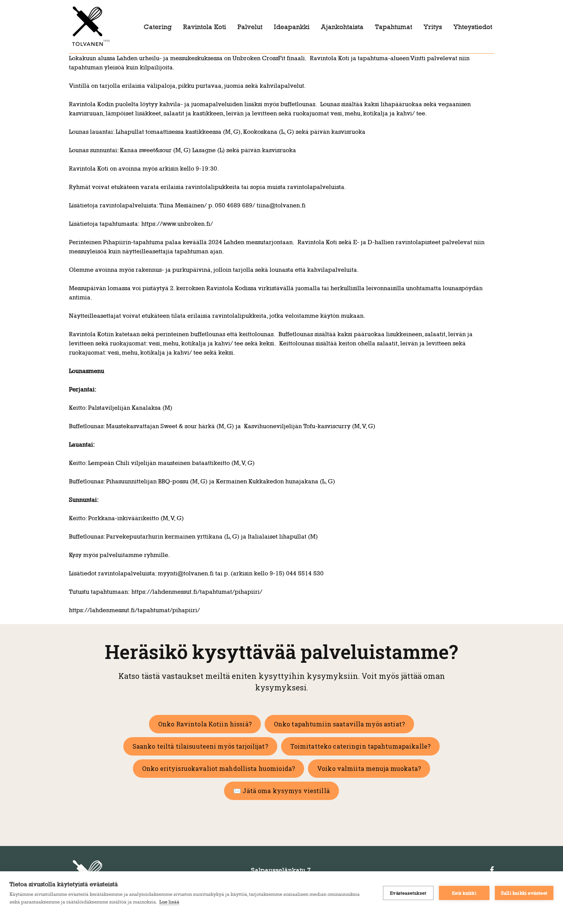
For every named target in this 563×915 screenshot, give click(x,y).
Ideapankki (291, 27)
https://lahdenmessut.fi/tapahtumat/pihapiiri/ (196, 591)
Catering (158, 27)
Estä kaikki (464, 893)
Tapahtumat (393, 27)
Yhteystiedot (472, 27)
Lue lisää (169, 902)
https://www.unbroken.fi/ (177, 223)
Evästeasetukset (408, 893)
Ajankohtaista (342, 27)
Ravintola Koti (204, 27)
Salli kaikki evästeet (524, 893)
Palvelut (249, 27)
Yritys (433, 27)
